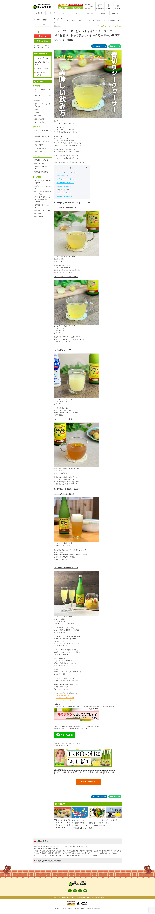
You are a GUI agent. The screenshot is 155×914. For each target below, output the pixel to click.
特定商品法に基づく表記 (97, 897)
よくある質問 (89, 6)
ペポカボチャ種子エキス (42, 141)
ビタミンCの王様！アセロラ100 (42, 91)
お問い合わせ (116, 13)
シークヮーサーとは (41, 58)
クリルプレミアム (40, 148)
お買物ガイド (89, 4)
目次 (72, 168)
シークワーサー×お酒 (62, 695)
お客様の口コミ (90, 13)
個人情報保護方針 (80, 897)
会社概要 (87, 8)
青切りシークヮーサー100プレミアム (42, 96)
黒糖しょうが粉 (39, 163)
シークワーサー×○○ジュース (65, 700)
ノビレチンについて (41, 68)
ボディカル (38, 151)
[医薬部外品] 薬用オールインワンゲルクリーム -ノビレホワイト (42, 199)
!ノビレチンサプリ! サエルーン (42, 132)
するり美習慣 (38, 145)
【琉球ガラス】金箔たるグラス (42, 168)
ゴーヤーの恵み (39, 122)
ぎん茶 (36, 112)
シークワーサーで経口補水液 (65, 698)
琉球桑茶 (37, 100)
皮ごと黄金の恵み (40, 119)
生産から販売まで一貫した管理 (42, 74)
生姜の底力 (38, 109)
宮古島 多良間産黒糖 (41, 172)
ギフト (65, 13)
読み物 (103, 13)
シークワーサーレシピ (111, 26)
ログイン (43, 36)
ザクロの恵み (38, 115)
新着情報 (60, 18)
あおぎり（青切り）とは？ (42, 63)
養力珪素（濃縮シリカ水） (41, 137)
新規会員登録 (43, 41)
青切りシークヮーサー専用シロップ (42, 105)
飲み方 (102, 26)
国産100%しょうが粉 (41, 160)
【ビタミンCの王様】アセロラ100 (42, 182)
